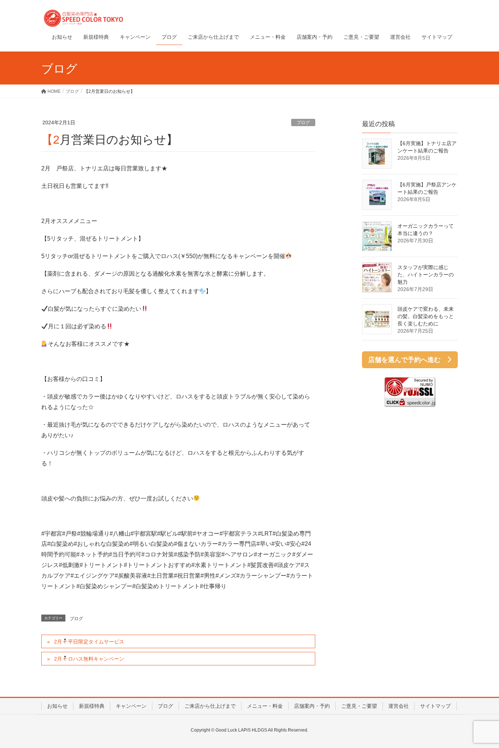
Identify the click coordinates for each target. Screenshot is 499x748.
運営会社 (398, 706)
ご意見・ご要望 (359, 706)
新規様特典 (91, 706)
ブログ (303, 122)
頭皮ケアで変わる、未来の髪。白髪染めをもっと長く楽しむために (425, 316)
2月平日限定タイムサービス (89, 642)
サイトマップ (435, 706)
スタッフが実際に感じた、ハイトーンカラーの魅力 (425, 274)
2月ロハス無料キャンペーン (89, 659)
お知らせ (57, 706)
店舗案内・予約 (312, 706)
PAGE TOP (481, 719)
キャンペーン (131, 706)
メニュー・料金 (265, 706)
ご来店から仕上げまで (210, 706)
